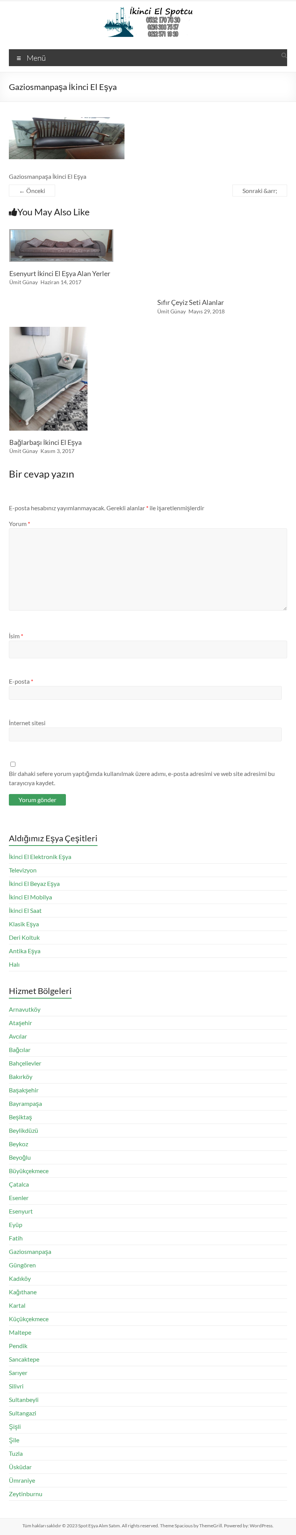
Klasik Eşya (24, 923)
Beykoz (18, 1143)
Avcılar (18, 1036)
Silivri (16, 1386)
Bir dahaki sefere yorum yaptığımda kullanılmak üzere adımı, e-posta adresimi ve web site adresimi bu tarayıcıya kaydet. (142, 778)
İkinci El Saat (25, 910)
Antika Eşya (24, 950)
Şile (14, 1439)
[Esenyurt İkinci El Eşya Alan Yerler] (61, 232)
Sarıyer (18, 1372)
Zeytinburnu (25, 1493)
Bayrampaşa (25, 1103)
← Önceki (32, 190)
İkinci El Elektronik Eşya (40, 856)
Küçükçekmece (29, 1318)
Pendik (18, 1345)
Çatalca (19, 1184)
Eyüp (15, 1224)
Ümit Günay (23, 282)
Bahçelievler (25, 1063)
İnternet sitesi (27, 722)
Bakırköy (20, 1076)
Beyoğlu (20, 1157)
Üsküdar (20, 1466)
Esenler (19, 1197)
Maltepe (20, 1332)
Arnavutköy (24, 1009)
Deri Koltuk (24, 937)
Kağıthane (23, 1291)
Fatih (16, 1238)
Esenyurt (21, 1211)
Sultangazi (22, 1413)
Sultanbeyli (24, 1399)
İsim (16, 635)
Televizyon (23, 870)
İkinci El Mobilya (30, 897)
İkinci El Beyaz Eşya (34, 883)
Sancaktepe (24, 1359)
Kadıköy (20, 1278)
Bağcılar (19, 1049)
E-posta (21, 681)
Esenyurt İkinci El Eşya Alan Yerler (59, 273)
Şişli (15, 1426)
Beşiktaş (20, 1116)
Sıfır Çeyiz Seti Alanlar (190, 302)
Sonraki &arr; (259, 190)
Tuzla (16, 1453)
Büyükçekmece (29, 1170)
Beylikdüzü (23, 1130)
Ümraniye (22, 1480)
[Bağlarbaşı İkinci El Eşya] (48, 330)
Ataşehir (20, 1022)
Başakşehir (24, 1090)
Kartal (17, 1305)
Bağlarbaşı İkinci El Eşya (45, 442)
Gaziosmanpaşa (30, 1251)
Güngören (22, 1265)
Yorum (19, 523)
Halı (14, 964)
